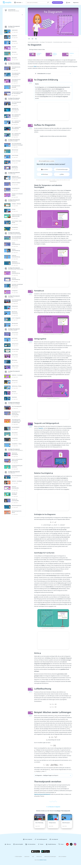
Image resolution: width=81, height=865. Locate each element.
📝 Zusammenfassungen (62, 169)
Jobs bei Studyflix (19, 844)
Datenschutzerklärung (53, 181)
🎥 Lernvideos (44, 169)
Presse (62, 844)
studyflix (8, 2)
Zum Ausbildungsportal (42, 839)
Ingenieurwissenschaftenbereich (42, 794)
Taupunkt (40, 428)
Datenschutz (39, 856)
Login (68, 2)
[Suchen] (48, 2)
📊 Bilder (62, 174)
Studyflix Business (52, 844)
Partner (41, 844)
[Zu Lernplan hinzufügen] (29, 38)
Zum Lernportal (28, 839)
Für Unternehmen (31, 844)
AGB (33, 856)
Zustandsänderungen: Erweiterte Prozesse (62, 42)
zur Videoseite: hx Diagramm (54, 806)
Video (35, 66)
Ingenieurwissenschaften (33, 42)
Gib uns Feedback (62, 856)
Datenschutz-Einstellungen (50, 856)
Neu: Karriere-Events (57, 2)
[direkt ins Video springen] (53, 219)
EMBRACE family (42, 860)
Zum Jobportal (55, 839)
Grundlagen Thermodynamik (46, 42)
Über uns (9, 844)
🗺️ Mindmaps (44, 174)
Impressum (26, 856)
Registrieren (75, 2)
